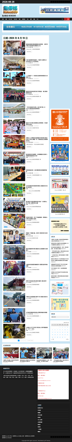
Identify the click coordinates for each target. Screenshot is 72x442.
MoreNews (40, 440)
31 (64, 337)
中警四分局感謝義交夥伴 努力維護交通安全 (14, 299)
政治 (27, 19)
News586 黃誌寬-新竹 (29, 94)
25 (67, 334)
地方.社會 (10, 19)
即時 (68, 19)
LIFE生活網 (40, 415)
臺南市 (9, 132)
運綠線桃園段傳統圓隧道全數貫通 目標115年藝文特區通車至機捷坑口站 (14, 48)
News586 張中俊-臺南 (29, 125)
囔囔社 (39, 431)
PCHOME (39, 410)
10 (64, 329)
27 (55, 337)
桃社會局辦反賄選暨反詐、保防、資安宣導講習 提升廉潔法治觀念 (44, 353)
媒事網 (39, 417)
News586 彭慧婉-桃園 (29, 47)
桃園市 (9, 53)
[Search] (62, 19)
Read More (29, 51)
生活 (37, 19)
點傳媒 (27, 110)
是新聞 (39, 427)
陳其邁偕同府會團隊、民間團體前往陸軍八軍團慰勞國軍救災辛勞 (14, 158)
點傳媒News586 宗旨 (7, 436)
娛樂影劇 (23, 19)
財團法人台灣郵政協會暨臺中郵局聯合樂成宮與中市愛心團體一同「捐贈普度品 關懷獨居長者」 (14, 142)
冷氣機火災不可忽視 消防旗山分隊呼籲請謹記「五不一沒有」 (14, 331)
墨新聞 (39, 424)
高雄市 (7, 116)
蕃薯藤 (39, 412)
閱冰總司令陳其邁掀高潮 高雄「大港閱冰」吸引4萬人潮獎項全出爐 (14, 205)
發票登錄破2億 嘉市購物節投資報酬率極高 (14, 173)
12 (52, 332)
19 (52, 334)
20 (55, 334)
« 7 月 (52, 339)
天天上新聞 (40, 419)
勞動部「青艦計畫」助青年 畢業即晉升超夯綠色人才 (14, 236)
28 (57, 337)
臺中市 (7, 69)
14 (57, 332)
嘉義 (5, 179)
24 (64, 334)
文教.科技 (15, 19)
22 (59, 334)
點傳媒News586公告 (7, 437)
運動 (34, 19)
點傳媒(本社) (40, 408)
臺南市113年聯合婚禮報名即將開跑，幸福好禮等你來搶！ (14, 126)
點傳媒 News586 (9, 15)
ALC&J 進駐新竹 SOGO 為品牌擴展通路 (59, 268)
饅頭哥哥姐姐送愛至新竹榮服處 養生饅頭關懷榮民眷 (14, 95)
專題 (19, 19)
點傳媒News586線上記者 (18, 436)
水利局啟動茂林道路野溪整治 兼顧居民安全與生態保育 (14, 189)
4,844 (29, 340)
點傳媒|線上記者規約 (30, 436)
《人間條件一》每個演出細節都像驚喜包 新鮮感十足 (14, 79)
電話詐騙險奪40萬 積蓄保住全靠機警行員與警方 (14, 252)
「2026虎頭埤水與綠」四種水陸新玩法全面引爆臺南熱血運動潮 (61, 353)
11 (67, 329)
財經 (6, 19)
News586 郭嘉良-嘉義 (29, 173)
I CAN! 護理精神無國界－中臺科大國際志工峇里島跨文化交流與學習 (14, 63)
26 (52, 337)
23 (62, 334)
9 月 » (67, 339)
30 (62, 337)
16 (62, 332)
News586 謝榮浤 (28, 220)
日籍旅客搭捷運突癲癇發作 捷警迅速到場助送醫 (14, 268)
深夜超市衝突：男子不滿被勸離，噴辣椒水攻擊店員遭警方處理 (14, 221)
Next (32, 340)
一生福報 (39, 429)
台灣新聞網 (40, 422)
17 (64, 332)
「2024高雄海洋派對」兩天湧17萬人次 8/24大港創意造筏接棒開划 (14, 111)
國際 (31, 19)
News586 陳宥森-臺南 (29, 313)
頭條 (3, 19)
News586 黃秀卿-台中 (29, 62)
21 (57, 334)
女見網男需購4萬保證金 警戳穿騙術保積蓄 (14, 315)
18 (67, 332)
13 (55, 332)
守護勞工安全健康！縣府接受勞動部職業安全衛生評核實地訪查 (11, 353)
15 (59, 332)
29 (59, 337)
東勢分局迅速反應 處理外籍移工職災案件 (14, 284)
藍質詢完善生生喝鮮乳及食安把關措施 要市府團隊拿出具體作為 (27, 353)
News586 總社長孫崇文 (29, 142)
